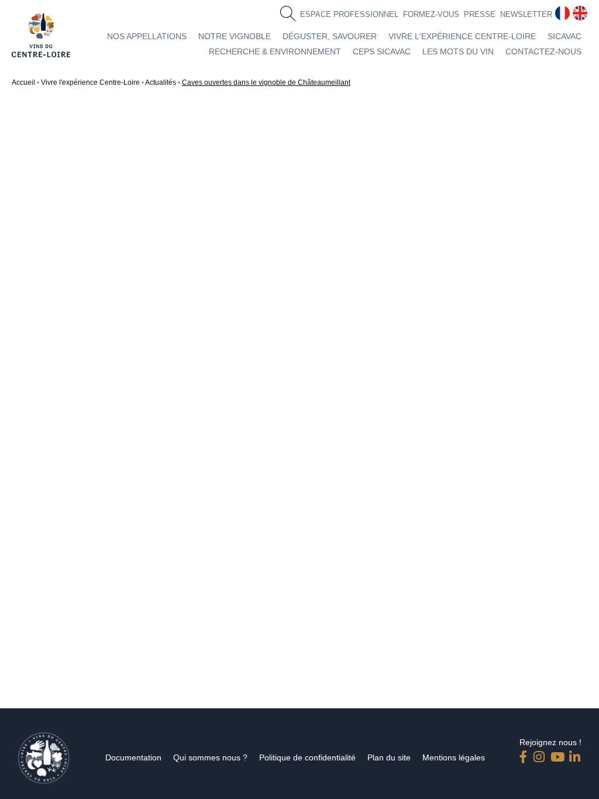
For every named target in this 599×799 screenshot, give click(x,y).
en (578, 11)
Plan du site (389, 757)
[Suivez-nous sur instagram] (539, 754)
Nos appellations (147, 36)
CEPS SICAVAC (382, 51)
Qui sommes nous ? (210, 757)
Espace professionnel (349, 14)
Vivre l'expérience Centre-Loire (462, 36)
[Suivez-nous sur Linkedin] (575, 754)
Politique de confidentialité (307, 757)
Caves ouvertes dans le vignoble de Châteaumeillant (266, 82)
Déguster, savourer (330, 36)
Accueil (23, 82)
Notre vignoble (234, 36)
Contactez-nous (543, 51)
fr (557, 11)
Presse (479, 14)
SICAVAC (564, 36)
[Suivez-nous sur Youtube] (556, 754)
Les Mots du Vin (458, 51)
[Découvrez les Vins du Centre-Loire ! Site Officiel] (41, 35)
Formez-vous (431, 14)
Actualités (160, 82)
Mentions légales (453, 757)
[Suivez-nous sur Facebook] (525, 754)
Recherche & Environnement (275, 51)
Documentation (133, 757)
